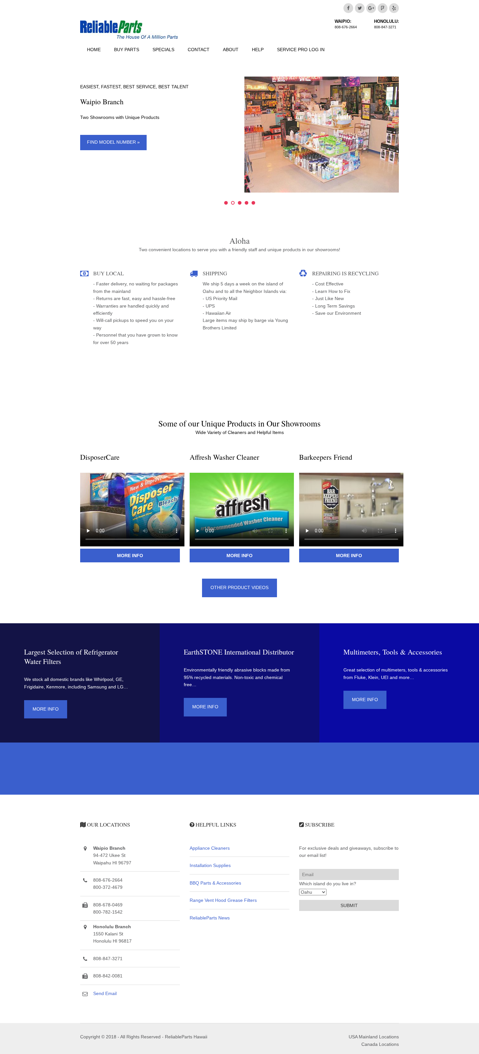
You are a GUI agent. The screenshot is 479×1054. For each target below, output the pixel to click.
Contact (199, 49)
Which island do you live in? (327, 883)
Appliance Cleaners (210, 848)
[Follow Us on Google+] (371, 8)
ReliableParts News (210, 917)
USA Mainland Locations (374, 1036)
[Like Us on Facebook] (348, 8)
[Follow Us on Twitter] (360, 8)
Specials (163, 49)
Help (258, 49)
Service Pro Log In (301, 49)
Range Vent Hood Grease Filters (223, 900)
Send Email (105, 993)
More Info (130, 555)
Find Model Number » (113, 142)
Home (94, 49)
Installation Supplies (210, 865)
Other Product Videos (239, 587)
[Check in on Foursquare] (382, 8)
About (231, 49)
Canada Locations (380, 1044)
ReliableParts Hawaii (186, 1036)
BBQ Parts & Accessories (215, 883)
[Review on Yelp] (394, 8)
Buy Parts (126, 49)
